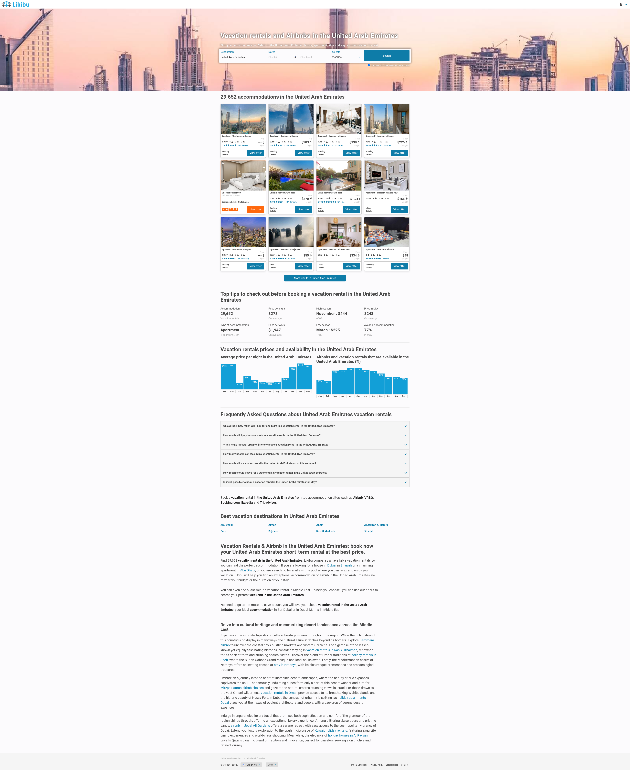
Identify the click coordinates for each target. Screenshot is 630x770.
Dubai (223, 531)
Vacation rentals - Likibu (15, 4)
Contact (404, 765)
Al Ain (319, 524)
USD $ (270, 765)
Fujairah (273, 531)
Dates (271, 51)
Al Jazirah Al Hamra (376, 524)
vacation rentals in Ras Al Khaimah (331, 650)
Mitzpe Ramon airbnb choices (242, 688)
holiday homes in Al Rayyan (348, 735)
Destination (227, 51)
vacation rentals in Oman (279, 693)
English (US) (252, 765)
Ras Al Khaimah (325, 531)
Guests (336, 51)
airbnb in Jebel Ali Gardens (250, 725)
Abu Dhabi (226, 524)
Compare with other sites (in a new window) (390, 65)
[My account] (624, 4)
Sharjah (368, 531)
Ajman (272, 524)
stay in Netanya (285, 665)
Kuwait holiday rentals (331, 730)
